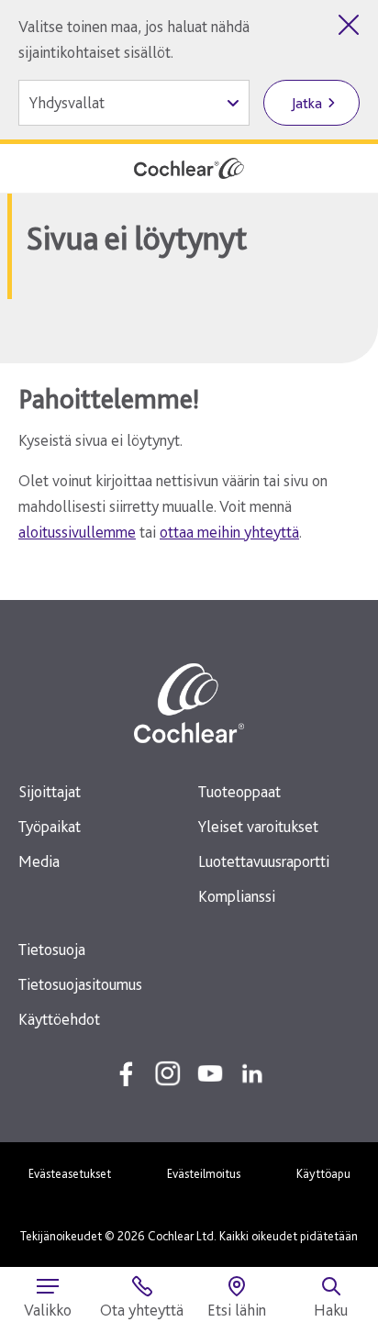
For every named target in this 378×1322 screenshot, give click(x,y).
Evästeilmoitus (203, 1173)
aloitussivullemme (77, 531)
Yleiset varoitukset (258, 826)
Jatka (307, 103)
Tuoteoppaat (239, 791)
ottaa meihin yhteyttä (229, 531)
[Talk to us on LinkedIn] (252, 1073)
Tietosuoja (51, 949)
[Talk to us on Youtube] (210, 1073)
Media (39, 861)
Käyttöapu (323, 1173)
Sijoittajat (49, 791)
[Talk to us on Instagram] (168, 1073)
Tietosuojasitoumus (80, 984)
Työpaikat (49, 826)
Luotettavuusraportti (263, 861)
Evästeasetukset (69, 1173)
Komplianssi (236, 895)
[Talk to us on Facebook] (125, 1073)
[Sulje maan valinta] (349, 25)
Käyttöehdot (59, 1018)
